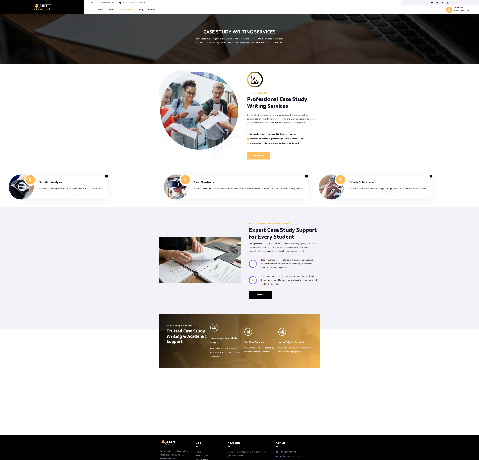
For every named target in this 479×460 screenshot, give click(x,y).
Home (100, 9)
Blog (141, 9)
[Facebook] (437, 2)
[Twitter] (432, 2)
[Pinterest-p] (442, 2)
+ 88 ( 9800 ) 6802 (463, 10)
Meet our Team (202, 455)
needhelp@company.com (104, 2)
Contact (152, 9)
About (111, 9)
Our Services (125, 9)
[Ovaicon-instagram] (447, 2)
